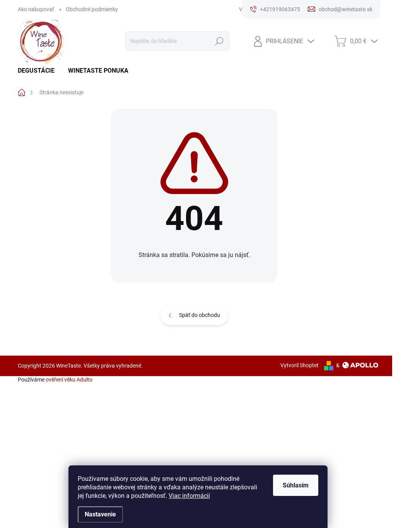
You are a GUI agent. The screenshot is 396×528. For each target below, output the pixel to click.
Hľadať (219, 41)
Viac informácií (189, 495)
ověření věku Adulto (69, 379)
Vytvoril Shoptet (299, 365)
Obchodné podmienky (92, 9)
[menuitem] (39, 70)
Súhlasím (296, 485)
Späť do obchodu (199, 315)
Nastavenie (100, 514)
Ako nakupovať (36, 9)
